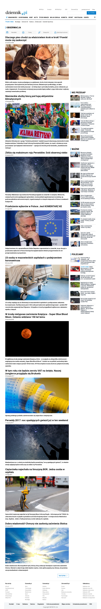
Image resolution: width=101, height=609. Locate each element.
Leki (62, 590)
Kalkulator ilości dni (87, 588)
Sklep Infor (8, 597)
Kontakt (11, 604)
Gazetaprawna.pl (9, 588)
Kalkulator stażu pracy (88, 590)
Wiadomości (28, 592)
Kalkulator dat (86, 586)
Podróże (27, 597)
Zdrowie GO (25, 22)
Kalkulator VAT (86, 592)
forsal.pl (49, 9)
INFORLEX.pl (58, 9)
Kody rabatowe (46, 588)
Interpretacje (8, 595)
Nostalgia (17, 22)
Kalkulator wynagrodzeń (89, 597)
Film (44, 595)
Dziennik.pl (28, 583)
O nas (18, 604)
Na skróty (8, 583)
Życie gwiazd (46, 594)
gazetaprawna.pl (86, 9)
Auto (26, 586)
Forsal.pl (7, 592)
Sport (26, 594)
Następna (62, 575)
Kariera (32, 604)
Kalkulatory (86, 583)
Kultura (44, 599)
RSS (91, 604)
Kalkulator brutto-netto (88, 595)
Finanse (63, 588)
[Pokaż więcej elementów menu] (94, 17)
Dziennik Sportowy (48, 22)
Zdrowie (27, 595)
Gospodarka (28, 590)
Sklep (93, 9)
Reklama (25, 604)
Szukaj (92, 13)
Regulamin (41, 604)
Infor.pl (7, 586)
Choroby (63, 594)
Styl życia (63, 597)
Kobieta (44, 586)
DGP (66, 9)
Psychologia (64, 595)
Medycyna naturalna (66, 592)
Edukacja (45, 590)
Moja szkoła (46, 592)
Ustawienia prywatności (80, 604)
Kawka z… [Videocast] (35, 22)
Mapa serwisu (66, 604)
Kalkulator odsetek (87, 594)
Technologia (28, 588)
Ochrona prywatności (52, 604)
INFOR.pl (41, 9)
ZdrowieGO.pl (74, 9)
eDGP (6, 590)
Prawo (63, 586)
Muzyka (45, 597)
